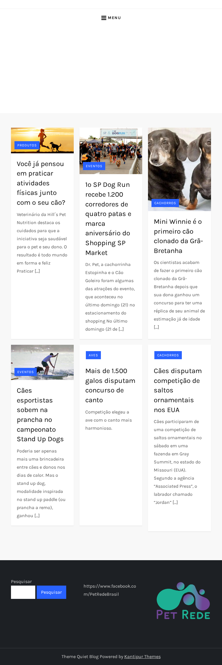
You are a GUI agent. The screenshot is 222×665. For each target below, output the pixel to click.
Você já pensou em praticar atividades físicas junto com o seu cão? (41, 183)
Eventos (94, 166)
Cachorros (165, 203)
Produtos (27, 145)
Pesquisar (21, 581)
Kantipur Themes (142, 656)
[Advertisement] (111, 69)
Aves (93, 355)
